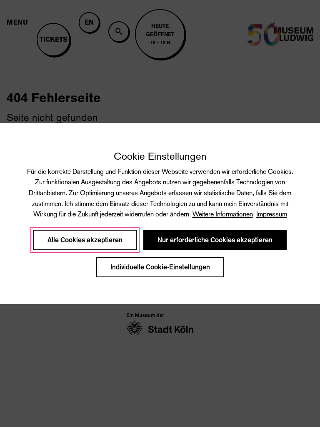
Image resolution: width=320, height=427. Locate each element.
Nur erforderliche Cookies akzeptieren (215, 240)
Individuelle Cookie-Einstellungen (160, 267)
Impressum (271, 214)
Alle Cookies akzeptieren (85, 240)
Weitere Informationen (222, 214)
